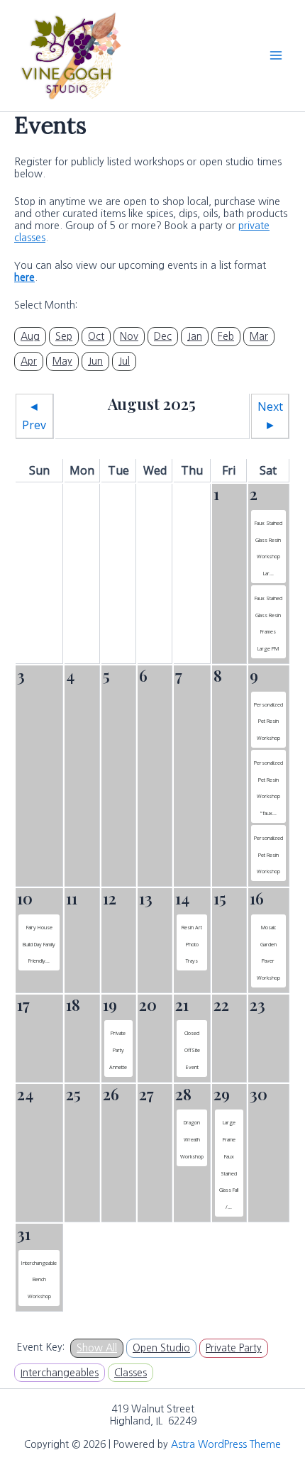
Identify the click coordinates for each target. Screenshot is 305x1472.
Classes (130, 1373)
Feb (226, 336)
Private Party (234, 1348)
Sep (63, 336)
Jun (95, 361)
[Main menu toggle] (276, 55)
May (62, 361)
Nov (129, 336)
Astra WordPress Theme (226, 1444)
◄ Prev (34, 416)
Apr (29, 361)
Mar (259, 336)
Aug (30, 336)
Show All (97, 1348)
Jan (194, 336)
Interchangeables (60, 1373)
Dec (163, 336)
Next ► (270, 416)
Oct (96, 336)
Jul (124, 361)
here (24, 277)
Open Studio (161, 1348)
